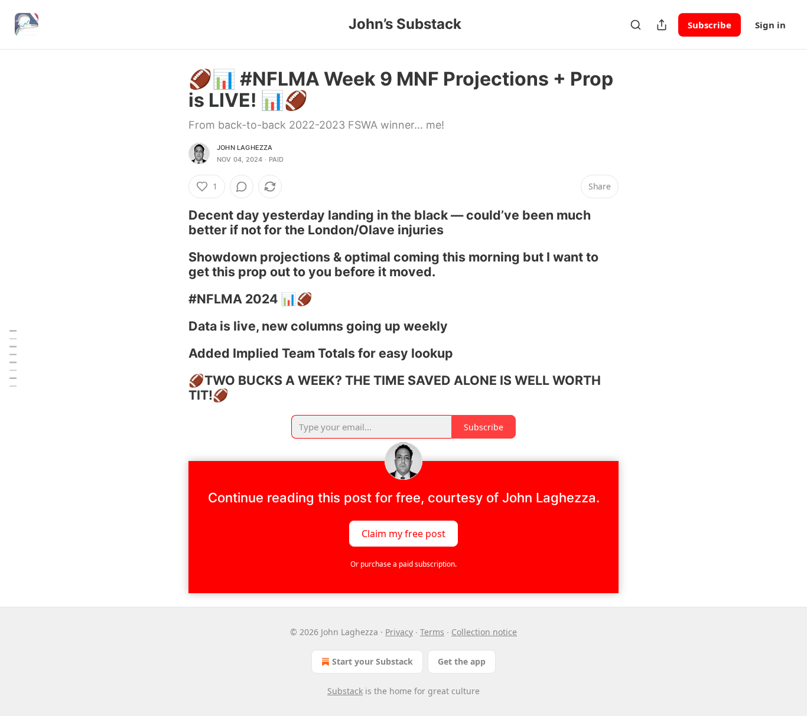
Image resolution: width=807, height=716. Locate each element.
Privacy (399, 631)
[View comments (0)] (241, 186)
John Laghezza (245, 147)
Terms (432, 631)
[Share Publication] (661, 25)
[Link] (171, 222)
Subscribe (709, 25)
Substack (345, 691)
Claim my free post (403, 533)
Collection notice (484, 631)
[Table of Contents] (13, 358)
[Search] (635, 25)
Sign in (770, 25)
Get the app (462, 661)
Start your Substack (372, 661)
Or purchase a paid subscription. (403, 564)
